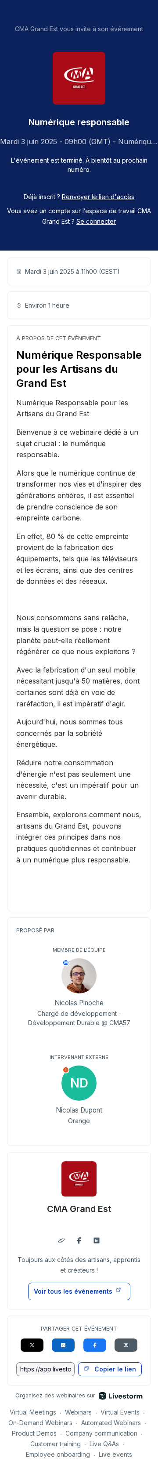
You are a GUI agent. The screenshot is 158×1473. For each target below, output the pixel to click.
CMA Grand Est (79, 1209)
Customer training (55, 1444)
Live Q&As (104, 1444)
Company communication (101, 1433)
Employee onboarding (58, 1454)
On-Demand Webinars (40, 1422)
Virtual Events (120, 1412)
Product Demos (34, 1433)
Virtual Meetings (33, 1412)
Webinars (78, 1412)
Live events (115, 1454)
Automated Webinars (111, 1422)
